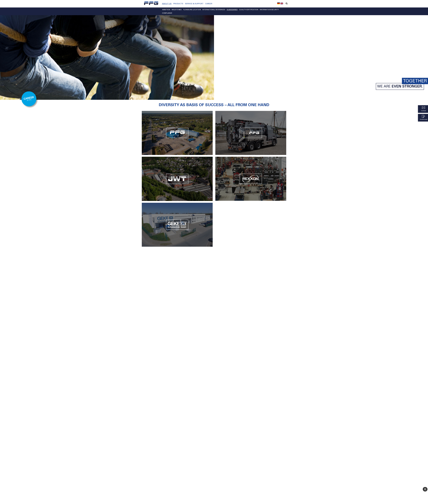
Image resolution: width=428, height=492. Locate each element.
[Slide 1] (214, 96)
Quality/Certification (248, 10)
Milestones (177, 10)
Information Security (269, 10)
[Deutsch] (278, 3)
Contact (423, 110)
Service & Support (194, 4)
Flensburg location (192, 10)
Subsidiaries (232, 10)
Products (178, 4)
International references (213, 10)
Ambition (166, 10)
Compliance (167, 13)
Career (208, 4)
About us (167, 4)
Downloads (423, 119)
